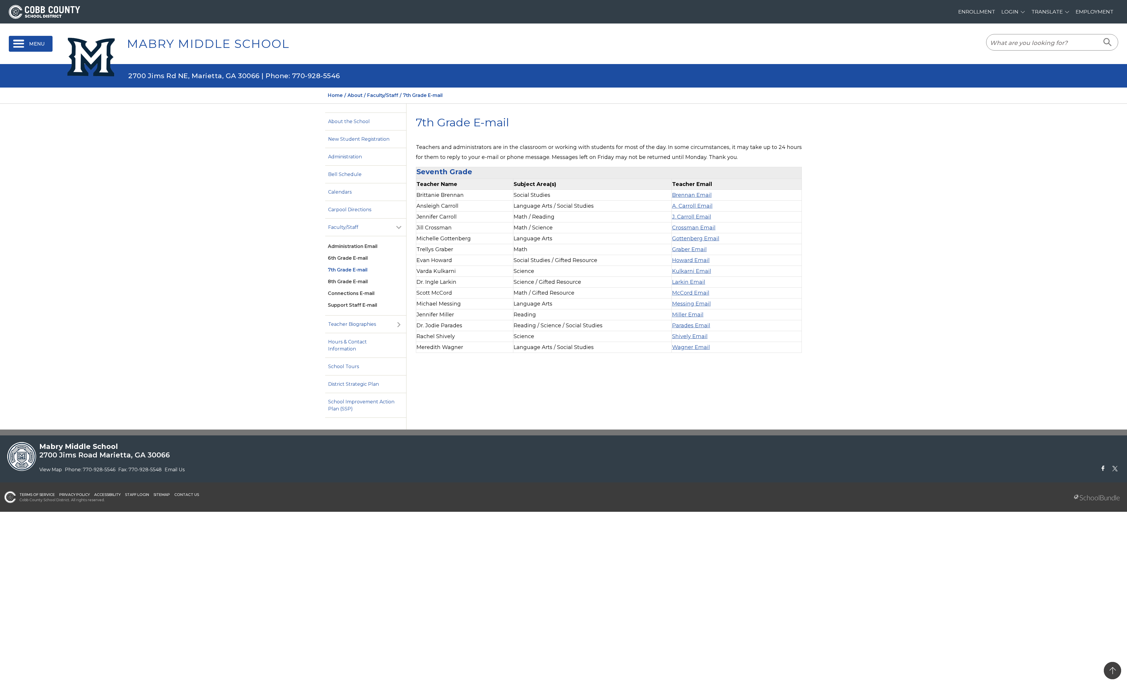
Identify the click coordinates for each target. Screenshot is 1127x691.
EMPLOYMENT (1094, 12)
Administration (345, 157)
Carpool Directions (349, 209)
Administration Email (352, 246)
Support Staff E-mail (352, 305)
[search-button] (1108, 42)
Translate (1047, 12)
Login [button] (1009, 12)
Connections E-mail (351, 293)
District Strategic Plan (353, 384)
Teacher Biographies (352, 324)
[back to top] (1112, 670)
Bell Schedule (345, 174)
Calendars (340, 192)
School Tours (343, 366)
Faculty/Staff (343, 227)
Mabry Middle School (208, 44)
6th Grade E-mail (348, 258)
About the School (349, 121)
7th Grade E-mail (347, 270)
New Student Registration (358, 139)
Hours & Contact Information (347, 345)
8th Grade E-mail (348, 281)
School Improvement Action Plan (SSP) (361, 405)
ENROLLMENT (976, 12)
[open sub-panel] (398, 227)
